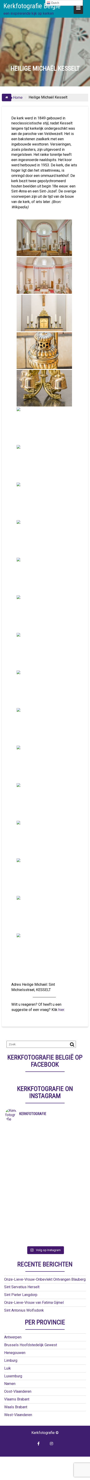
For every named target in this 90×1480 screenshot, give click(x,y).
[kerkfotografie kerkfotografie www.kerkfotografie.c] (45, 1211)
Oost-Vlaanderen (17, 1391)
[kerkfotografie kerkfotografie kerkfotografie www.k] (45, 1128)
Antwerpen (12, 1337)
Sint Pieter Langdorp (20, 1295)
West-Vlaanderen (18, 1415)
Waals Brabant (15, 1407)
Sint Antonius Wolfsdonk (24, 1310)
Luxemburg (13, 1376)
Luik (7, 1368)
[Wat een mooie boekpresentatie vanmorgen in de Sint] (45, 1163)
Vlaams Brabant (16, 1399)
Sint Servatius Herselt (21, 1287)
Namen (9, 1383)
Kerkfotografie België (31, 6)
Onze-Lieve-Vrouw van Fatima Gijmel (34, 1302)
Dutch (54, 3)
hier (61, 1010)
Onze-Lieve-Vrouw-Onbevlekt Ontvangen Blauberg (45, 1279)
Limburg (10, 1360)
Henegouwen (14, 1353)
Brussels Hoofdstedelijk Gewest (30, 1345)
